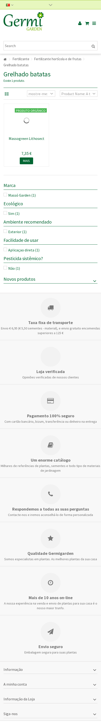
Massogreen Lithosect (26, 138)
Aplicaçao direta (23, 250)
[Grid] (7, 94)
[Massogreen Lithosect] (26, 120)
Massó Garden (22, 195)
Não (14, 268)
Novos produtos (19, 279)
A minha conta (15, 684)
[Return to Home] (5, 59)
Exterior (17, 231)
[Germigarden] (35, 23)
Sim (13, 213)
